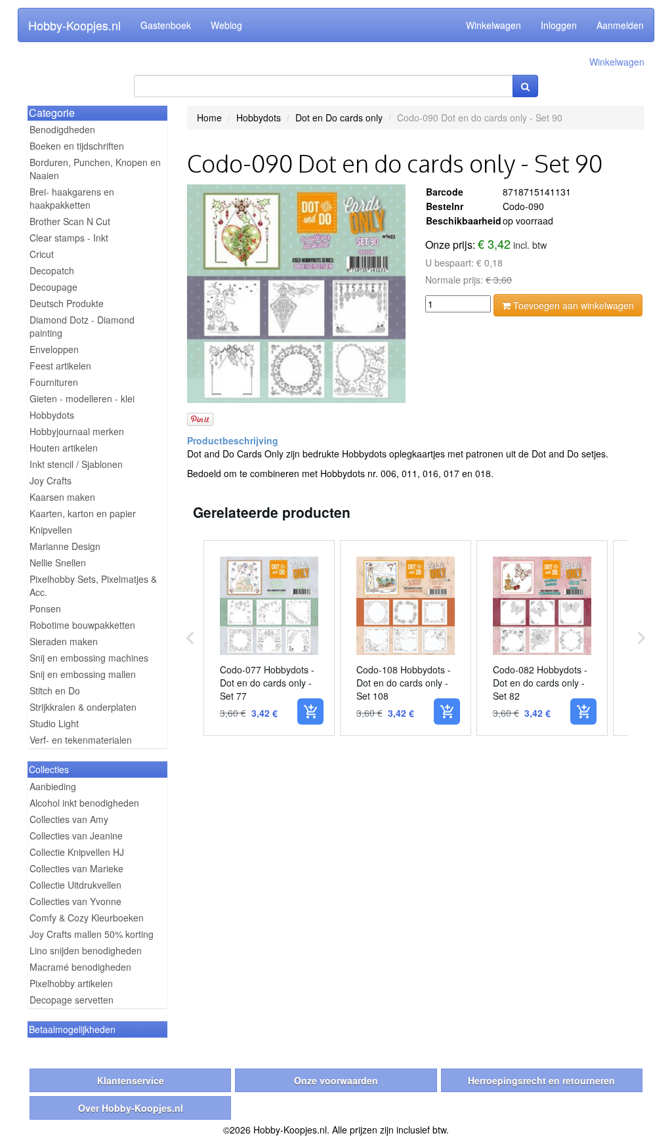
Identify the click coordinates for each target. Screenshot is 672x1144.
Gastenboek (165, 25)
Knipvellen (51, 529)
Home (209, 117)
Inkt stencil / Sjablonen (76, 464)
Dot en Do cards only (339, 117)
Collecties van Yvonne (75, 901)
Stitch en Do (55, 690)
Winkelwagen (493, 25)
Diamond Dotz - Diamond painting (82, 326)
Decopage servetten (72, 999)
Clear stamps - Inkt (69, 237)
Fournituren (54, 382)
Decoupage (53, 286)
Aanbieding (53, 786)
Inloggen (559, 25)
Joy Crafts (51, 480)
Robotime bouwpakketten (82, 624)
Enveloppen (54, 349)
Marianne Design (65, 546)
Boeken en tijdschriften (77, 145)
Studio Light (54, 723)
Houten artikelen (64, 447)
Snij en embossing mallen (83, 674)
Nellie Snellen (58, 562)
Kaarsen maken (62, 496)
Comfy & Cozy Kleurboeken (87, 917)
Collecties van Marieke (76, 868)
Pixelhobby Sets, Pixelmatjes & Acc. (93, 585)
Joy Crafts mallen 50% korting (92, 934)
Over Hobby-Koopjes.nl (130, 1107)
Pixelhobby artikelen (71, 983)
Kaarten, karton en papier (83, 513)
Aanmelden (620, 25)
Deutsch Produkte (67, 303)
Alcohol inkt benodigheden (84, 802)
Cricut (42, 254)
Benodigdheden (62, 129)
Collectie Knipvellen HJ (77, 851)
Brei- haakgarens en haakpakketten (72, 198)
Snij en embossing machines (89, 657)
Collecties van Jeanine (76, 835)
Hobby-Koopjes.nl (74, 24)
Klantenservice (130, 1080)
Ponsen (45, 608)
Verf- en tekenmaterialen (81, 739)
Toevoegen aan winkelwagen (572, 305)
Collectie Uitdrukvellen (75, 884)
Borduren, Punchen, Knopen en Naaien (95, 169)
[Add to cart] (310, 711)
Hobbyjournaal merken (77, 431)
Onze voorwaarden (336, 1080)
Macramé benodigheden (80, 966)
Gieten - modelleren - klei (82, 398)
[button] (190, 638)
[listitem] (269, 638)
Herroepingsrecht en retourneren (541, 1080)
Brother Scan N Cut (70, 221)
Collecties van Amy (69, 819)
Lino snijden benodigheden (86, 950)
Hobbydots (52, 414)
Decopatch (52, 270)
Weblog (226, 25)
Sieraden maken (64, 641)
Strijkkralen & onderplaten (83, 706)
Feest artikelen (60, 365)
